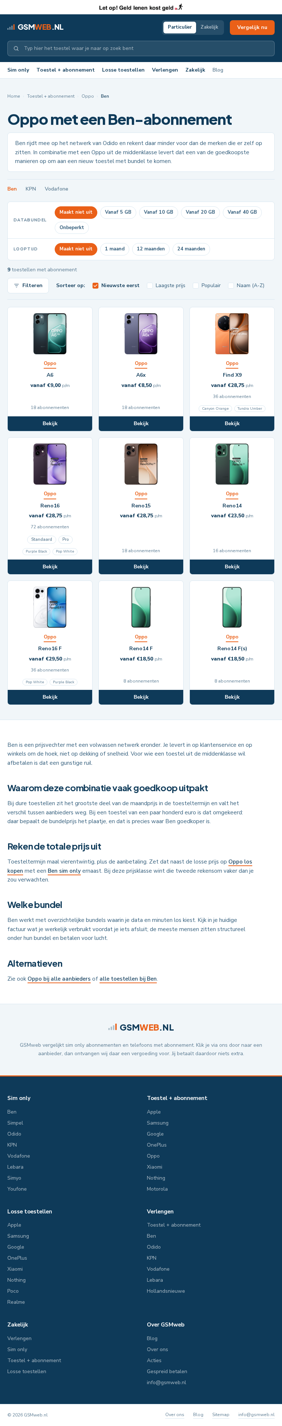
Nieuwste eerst (120, 285)
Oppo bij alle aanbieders (59, 978)
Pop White (65, 551)
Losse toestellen (123, 69)
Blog (218, 69)
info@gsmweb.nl (166, 1382)
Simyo (14, 1178)
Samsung (158, 1122)
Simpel (15, 1122)
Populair (211, 285)
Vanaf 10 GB (158, 212)
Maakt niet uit (76, 212)
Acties (154, 1360)
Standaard (41, 539)
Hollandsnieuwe (166, 1291)
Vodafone (56, 188)
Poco (13, 1291)
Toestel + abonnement (65, 69)
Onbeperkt (71, 227)
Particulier (180, 27)
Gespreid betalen (167, 1371)
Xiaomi (154, 1166)
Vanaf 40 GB (242, 212)
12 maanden (151, 249)
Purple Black (36, 551)
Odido (14, 1133)
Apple (154, 1111)
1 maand (114, 249)
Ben (12, 188)
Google (155, 1133)
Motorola (157, 1189)
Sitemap (220, 1415)
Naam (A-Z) (250, 285)
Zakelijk (209, 27)
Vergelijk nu (252, 27)
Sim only (18, 69)
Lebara (15, 1166)
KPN (31, 188)
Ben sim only (64, 871)
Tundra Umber (250, 408)
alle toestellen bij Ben (128, 978)
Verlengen (165, 69)
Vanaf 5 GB (118, 212)
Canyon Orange (215, 408)
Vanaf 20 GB (200, 212)
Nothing (156, 1178)
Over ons (157, 1349)
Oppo (88, 96)
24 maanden (191, 249)
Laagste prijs (170, 285)
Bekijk (50, 423)
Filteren (32, 285)
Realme (16, 1302)
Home (13, 96)
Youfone (17, 1189)
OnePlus (157, 1144)
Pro (65, 539)
